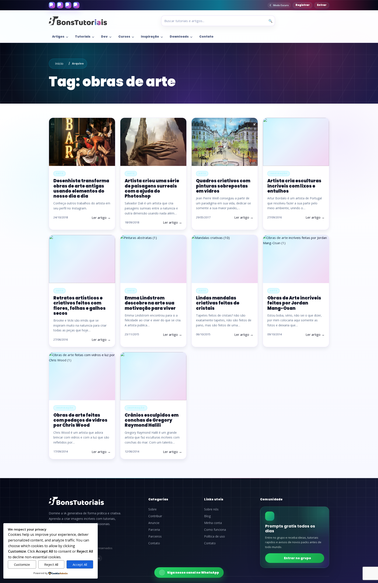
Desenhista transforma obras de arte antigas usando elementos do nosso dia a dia (81, 188)
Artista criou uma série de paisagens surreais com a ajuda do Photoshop (152, 188)
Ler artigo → (101, 217)
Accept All (80, 564)
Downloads (179, 37)
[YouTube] (76, 5)
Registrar (303, 5)
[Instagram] (60, 5)
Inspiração (150, 37)
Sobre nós (211, 509)
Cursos (124, 37)
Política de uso (214, 536)
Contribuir (155, 516)
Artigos (58, 37)
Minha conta (213, 523)
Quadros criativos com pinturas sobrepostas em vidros (223, 186)
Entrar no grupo (297, 558)
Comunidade (271, 499)
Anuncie (153, 523)
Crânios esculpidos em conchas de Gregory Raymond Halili (151, 420)
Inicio (59, 63)
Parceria (154, 530)
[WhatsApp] (68, 5)
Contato (206, 37)
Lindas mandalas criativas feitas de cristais (217, 303)
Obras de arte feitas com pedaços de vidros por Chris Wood (80, 420)
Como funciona (215, 530)
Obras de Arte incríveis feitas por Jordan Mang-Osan (294, 303)
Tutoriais (82, 37)
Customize (22, 564)
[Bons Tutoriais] (78, 20)
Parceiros (155, 536)
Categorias (158, 499)
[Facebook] (52, 5)
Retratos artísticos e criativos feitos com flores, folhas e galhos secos (79, 305)
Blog (207, 516)
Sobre (152, 509)
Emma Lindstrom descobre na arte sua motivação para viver (150, 303)
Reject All (51, 564)
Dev (104, 37)
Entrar (321, 5)
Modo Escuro (281, 5)
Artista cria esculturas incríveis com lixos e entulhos (294, 186)
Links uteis (213, 499)
